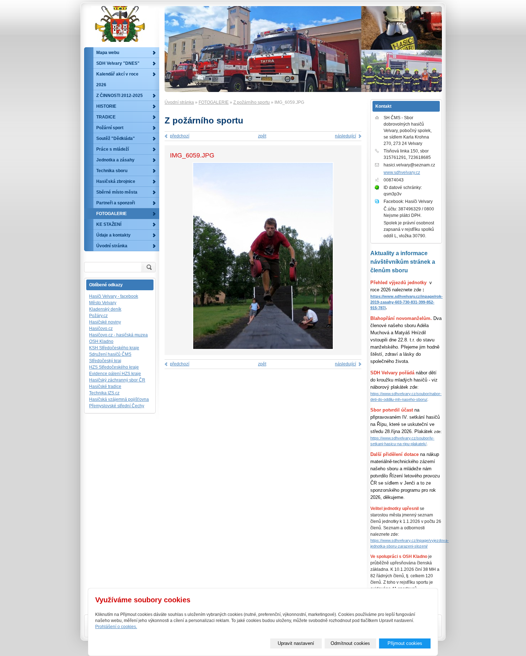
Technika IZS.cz (104, 392)
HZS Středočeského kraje (114, 367)
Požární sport (109, 127)
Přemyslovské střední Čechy (116, 405)
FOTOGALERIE (214, 102)
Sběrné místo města (116, 192)
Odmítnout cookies (350, 643)
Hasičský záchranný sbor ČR (117, 380)
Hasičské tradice (105, 386)
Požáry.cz (98, 315)
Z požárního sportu (251, 102)
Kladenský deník (105, 309)
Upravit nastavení (296, 643)
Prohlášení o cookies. (116, 626)
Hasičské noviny (105, 322)
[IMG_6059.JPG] (263, 348)
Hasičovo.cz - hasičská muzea (118, 334)
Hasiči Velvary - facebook (113, 296)
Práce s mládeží (112, 149)
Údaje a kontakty (113, 235)
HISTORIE (106, 106)
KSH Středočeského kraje (114, 347)
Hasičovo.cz (101, 328)
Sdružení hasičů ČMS (110, 354)
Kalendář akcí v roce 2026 (117, 79)
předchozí (179, 136)
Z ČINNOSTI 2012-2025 (119, 95)
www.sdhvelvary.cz (402, 172)
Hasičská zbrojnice (115, 181)
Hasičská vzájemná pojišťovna (119, 399)
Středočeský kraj (105, 360)
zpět (262, 136)
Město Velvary (102, 302)
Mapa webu (107, 52)
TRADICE (106, 117)
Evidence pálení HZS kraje (115, 373)
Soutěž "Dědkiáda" (115, 138)
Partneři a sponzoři (115, 202)
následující (345, 136)
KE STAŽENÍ (108, 224)
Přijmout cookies (405, 643)
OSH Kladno (101, 341)
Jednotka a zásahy (115, 159)
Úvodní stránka (179, 102)
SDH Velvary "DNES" (118, 63)
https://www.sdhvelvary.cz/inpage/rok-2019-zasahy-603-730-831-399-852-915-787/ (406, 302)
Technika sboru (111, 170)
